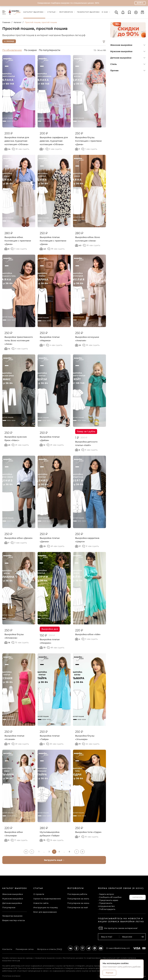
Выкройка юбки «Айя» (88, 634)
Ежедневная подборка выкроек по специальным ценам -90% (68, 3)
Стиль (113, 64)
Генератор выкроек (12, 916)
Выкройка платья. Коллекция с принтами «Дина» (53, 241)
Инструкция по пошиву (45, 907)
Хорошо (109, 972)
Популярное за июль (78, 898)
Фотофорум (75, 888)
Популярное (8, 907)
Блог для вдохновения (45, 912)
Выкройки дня (49, 629)
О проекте (38, 894)
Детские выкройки (120, 57)
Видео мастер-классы (13, 920)
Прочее (114, 70)
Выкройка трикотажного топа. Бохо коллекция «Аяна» (18, 340)
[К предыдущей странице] (32, 851)
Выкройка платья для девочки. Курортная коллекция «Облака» (16, 141)
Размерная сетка (25, 949)
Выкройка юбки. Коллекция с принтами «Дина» (17, 241)
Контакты (7, 949)
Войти (140, 3)
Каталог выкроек (14, 888)
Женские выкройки (121, 45)
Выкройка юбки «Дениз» (18, 538)
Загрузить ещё (53, 860)
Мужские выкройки (121, 51)
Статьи (38, 888)
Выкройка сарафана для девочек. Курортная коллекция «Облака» (54, 141)
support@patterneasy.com (119, 948)
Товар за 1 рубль (86, 431)
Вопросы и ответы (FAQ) (49, 949)
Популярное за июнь (78, 903)
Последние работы (77, 894)
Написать (138, 897)
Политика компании (11, 976)
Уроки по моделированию (47, 898)
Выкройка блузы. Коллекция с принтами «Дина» (88, 141)
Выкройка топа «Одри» (88, 832)
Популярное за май (77, 907)
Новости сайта (41, 903)
